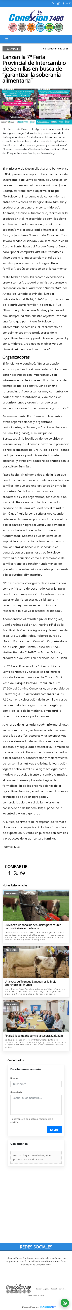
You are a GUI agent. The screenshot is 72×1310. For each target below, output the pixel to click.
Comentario (16, 1092)
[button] (53, 3)
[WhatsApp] (58, 3)
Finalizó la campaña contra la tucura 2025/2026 (34, 1036)
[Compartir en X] (15, 873)
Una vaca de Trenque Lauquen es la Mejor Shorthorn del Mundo (31, 983)
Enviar (54, 1129)
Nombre (14, 1078)
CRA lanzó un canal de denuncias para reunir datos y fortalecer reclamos (33, 926)
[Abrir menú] (7, 39)
